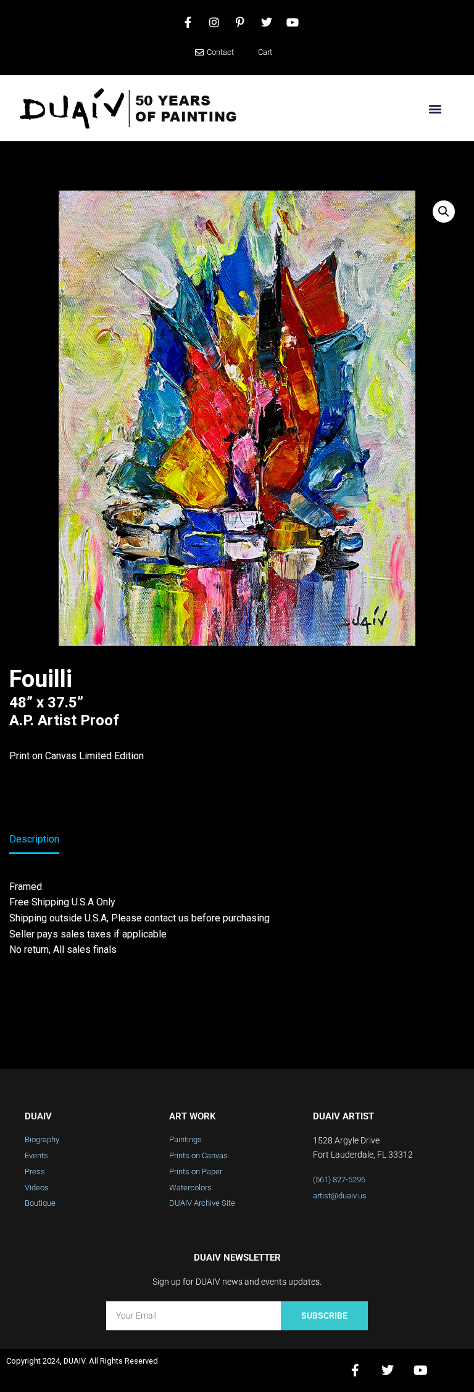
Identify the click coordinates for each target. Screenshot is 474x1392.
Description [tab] (34, 839)
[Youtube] (420, 1370)
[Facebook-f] (355, 1370)
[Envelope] (453, 1370)
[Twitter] (387, 1370)
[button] (435, 108)
